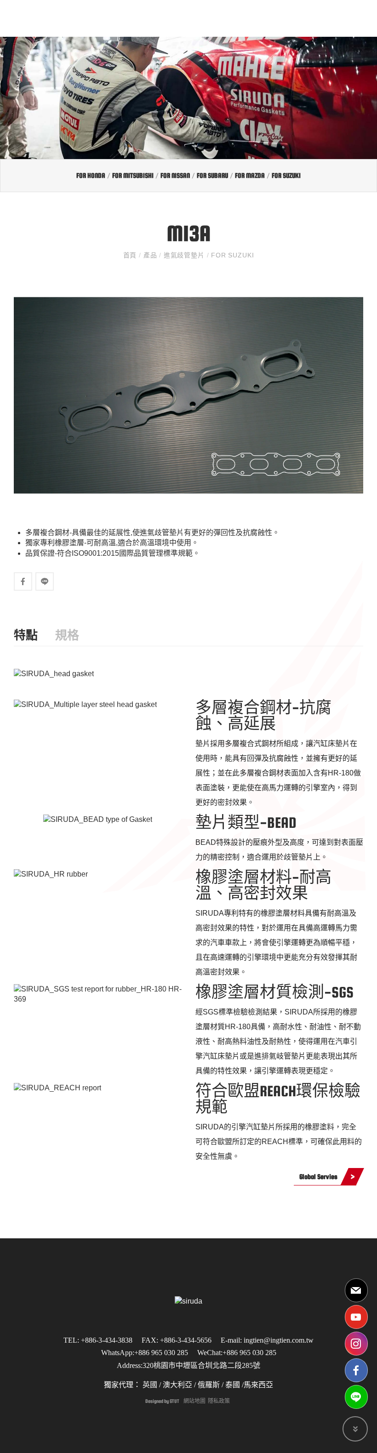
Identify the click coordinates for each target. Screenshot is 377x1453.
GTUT (174, 1401)
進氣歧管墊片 (184, 255)
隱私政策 (219, 1401)
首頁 (131, 255)
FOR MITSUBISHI (133, 175)
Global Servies (318, 1176)
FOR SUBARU (212, 175)
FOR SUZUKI (286, 175)
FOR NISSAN (175, 175)
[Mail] (356, 1290)
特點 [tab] (26, 635)
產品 (150, 255)
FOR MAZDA (250, 175)
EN (329, 18)
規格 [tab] (67, 635)
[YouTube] (356, 1317)
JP (311, 18)
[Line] (356, 1397)
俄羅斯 (208, 1385)
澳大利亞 (177, 1385)
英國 (149, 1385)
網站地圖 (194, 1401)
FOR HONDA (90, 175)
